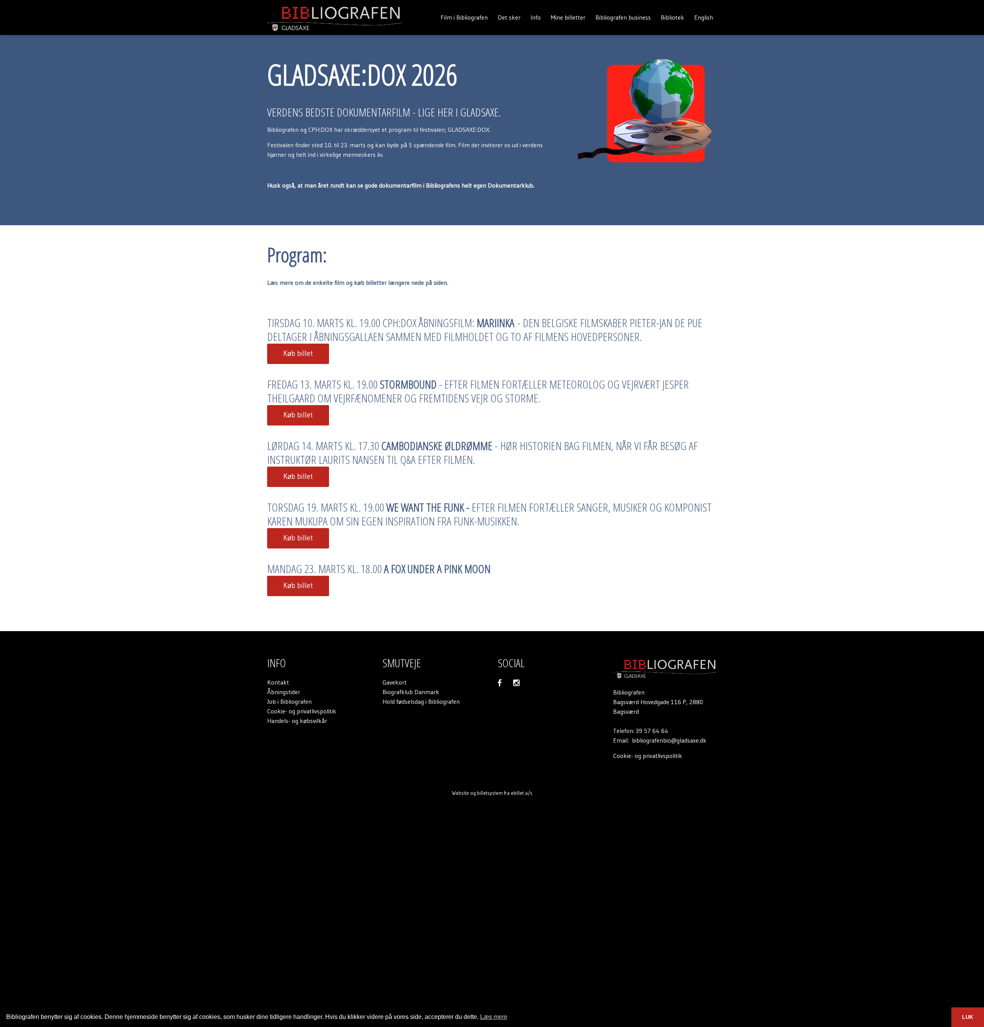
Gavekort (394, 682)
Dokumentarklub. (511, 185)
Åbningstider (283, 692)
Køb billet (298, 353)
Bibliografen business (623, 17)
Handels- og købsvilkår (297, 721)
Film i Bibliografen (464, 17)
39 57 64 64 (652, 731)
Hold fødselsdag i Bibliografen (421, 701)
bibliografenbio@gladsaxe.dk (669, 740)
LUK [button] (967, 1017)
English (703, 17)
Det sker (509, 17)
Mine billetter (568, 17)
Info (535, 17)
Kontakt (278, 682)
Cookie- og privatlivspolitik (301, 711)
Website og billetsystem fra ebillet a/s (492, 793)
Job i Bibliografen (289, 701)
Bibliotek (672, 17)
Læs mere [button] (493, 1017)
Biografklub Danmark (410, 692)
